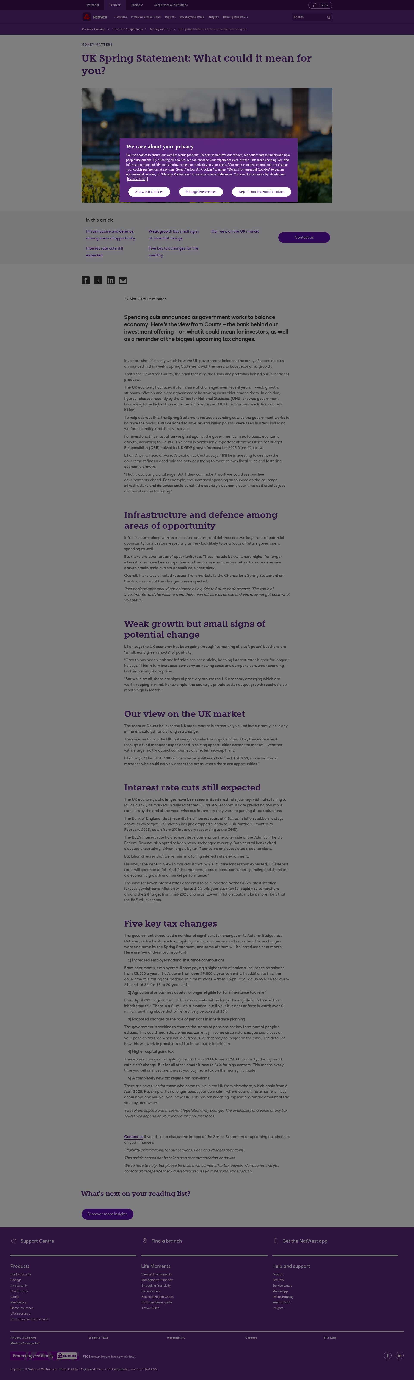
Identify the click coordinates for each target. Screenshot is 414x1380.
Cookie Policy (137, 179)
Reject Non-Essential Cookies (261, 192)
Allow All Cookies (149, 192)
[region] (209, 170)
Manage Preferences (201, 192)
